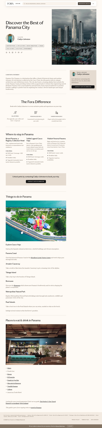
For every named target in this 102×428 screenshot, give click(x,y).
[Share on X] (9, 52)
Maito (9, 368)
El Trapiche (11, 377)
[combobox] (50, 4)
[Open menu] (93, 3)
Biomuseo (17, 285)
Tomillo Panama (12, 386)
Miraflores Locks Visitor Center (41, 257)
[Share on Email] (18, 52)
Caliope (9, 389)
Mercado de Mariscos (14, 383)
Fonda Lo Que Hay (13, 380)
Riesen (9, 374)
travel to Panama (36, 407)
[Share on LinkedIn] (12, 52)
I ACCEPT (70, 426)
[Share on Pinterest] (15, 52)
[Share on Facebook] (6, 52)
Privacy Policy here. (60, 426)
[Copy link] (21, 52)
